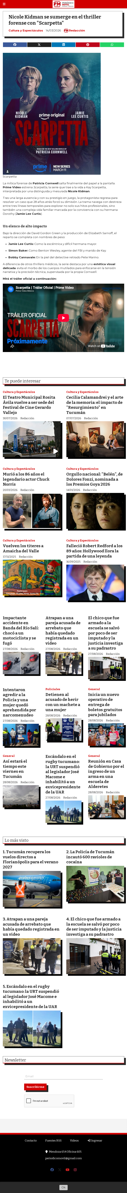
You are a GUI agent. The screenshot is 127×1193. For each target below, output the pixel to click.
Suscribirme (35, 39)
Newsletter (16, 12)
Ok (63, 1187)
